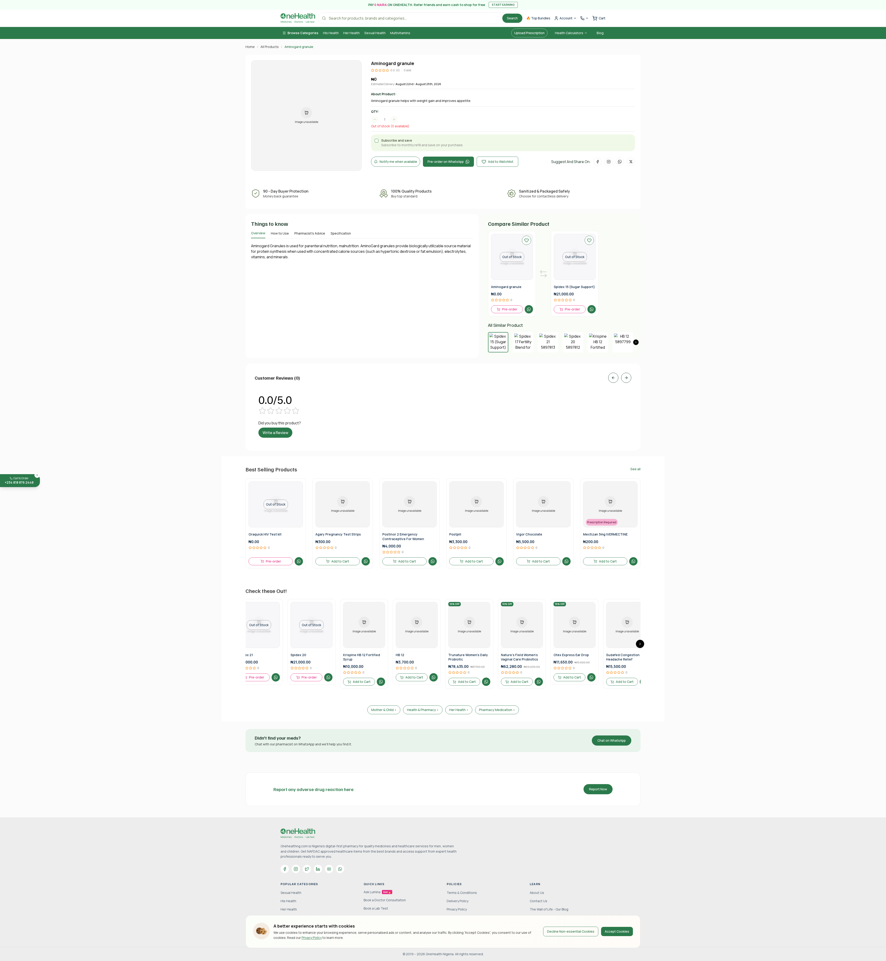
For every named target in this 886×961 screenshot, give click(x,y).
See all (635, 469)
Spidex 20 (298, 655)
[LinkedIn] (318, 869)
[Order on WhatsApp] (529, 309)
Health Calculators (569, 33)
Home (250, 47)
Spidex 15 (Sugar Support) (574, 287)
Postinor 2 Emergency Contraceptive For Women (403, 536)
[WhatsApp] (340, 869)
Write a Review (275, 432)
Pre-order (509, 309)
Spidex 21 (245, 655)
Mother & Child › (383, 710)
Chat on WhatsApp (611, 740)
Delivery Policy (457, 901)
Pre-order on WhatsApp (446, 161)
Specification (341, 233)
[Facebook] (285, 869)
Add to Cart (340, 561)
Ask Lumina (377, 892)
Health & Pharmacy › (423, 710)
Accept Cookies (617, 931)
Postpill (455, 534)
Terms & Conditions (462, 892)
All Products (269, 47)
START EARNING (503, 5)
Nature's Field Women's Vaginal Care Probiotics (519, 657)
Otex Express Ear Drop (571, 655)
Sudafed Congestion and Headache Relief (626, 657)
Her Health (351, 33)
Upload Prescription (529, 33)
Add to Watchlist (500, 161)
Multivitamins (400, 33)
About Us (537, 892)
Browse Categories (302, 33)
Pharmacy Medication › (497, 710)
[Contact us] (584, 18)
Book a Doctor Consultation (385, 900)
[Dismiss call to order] (37, 475)
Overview (258, 233)
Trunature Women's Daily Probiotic (468, 657)
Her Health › (458, 710)
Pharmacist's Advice (309, 233)
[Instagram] (296, 869)
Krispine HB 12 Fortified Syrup (361, 657)
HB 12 (400, 655)
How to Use (280, 233)
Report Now (598, 789)
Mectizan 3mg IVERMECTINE (605, 534)
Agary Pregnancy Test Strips (338, 534)
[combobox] (386, 119)
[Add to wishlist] (526, 240)
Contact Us (538, 901)
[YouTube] (329, 869)
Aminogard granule (506, 287)
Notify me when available (398, 161)
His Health (331, 33)
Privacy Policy (312, 937)
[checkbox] (376, 141)
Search (512, 18)
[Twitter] (307, 869)
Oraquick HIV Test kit (264, 534)
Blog (600, 33)
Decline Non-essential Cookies (570, 931)
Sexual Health (375, 33)
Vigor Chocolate (529, 534)
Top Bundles (538, 18)
